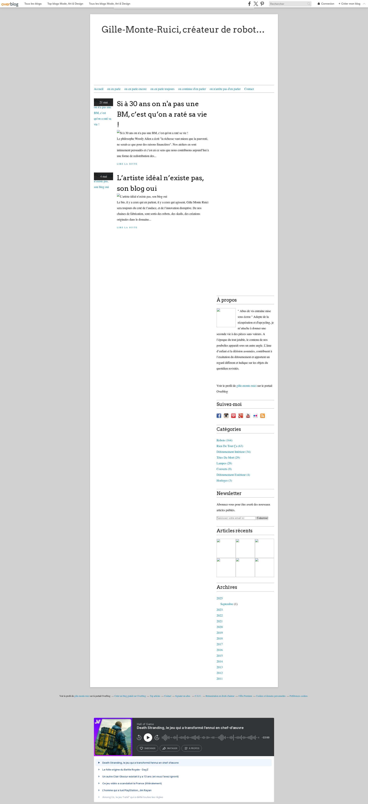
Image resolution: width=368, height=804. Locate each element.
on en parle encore (135, 89)
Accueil (98, 89)
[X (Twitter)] (255, 4)
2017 (220, 644)
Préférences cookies (299, 695)
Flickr (255, 415)
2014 (220, 661)
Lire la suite (127, 163)
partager (172, 748)
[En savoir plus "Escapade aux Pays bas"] (264, 567)
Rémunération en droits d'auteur (220, 695)
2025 (220, 598)
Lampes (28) (224, 463)
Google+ (240, 415)
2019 (220, 633)
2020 (220, 627)
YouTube (248, 415)
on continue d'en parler (192, 89)
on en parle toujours (162, 89)
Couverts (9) (224, 469)
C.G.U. (198, 695)
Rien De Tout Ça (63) (230, 446)
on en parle (114, 89)
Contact (249, 89)
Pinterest (233, 415)
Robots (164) (224, 440)
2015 (220, 656)
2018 (220, 638)
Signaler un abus (183, 695)
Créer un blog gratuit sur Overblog (130, 695)
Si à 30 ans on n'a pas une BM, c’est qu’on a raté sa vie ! (162, 114)
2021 (220, 621)
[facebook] (249, 4)
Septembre (226, 604)
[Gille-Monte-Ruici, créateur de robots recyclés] (226, 317)
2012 (220, 673)
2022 (220, 615)
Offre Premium (245, 695)
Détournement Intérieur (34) (234, 452)
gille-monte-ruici (246, 386)
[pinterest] (262, 4)
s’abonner (149, 748)
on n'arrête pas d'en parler (225, 89)
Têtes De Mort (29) (228, 457)
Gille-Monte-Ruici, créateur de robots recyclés (184, 29)
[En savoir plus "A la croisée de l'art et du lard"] (226, 567)
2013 (220, 667)
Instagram (226, 415)
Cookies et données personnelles (271, 695)
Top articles (155, 695)
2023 (220, 610)
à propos (194, 748)
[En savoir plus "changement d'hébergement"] (226, 548)
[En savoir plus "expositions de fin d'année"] (245, 548)
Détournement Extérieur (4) (233, 475)
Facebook (219, 415)
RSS (262, 415)
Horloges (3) (224, 480)
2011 (220, 678)
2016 (220, 650)
